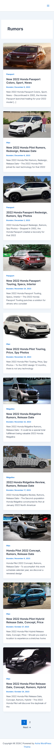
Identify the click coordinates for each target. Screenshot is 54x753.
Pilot (8, 143)
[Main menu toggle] (48, 6)
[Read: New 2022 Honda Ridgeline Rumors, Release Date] (27, 390)
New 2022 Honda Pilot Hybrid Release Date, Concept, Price (25, 620)
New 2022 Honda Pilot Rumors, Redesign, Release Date (26, 149)
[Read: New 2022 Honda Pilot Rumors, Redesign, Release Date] (27, 124)
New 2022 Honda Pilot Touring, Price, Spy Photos (26, 350)
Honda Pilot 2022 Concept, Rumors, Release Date (23, 552)
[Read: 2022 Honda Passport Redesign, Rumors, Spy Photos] (27, 189)
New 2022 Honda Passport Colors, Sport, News (23, 81)
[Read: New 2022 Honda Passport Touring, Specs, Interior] (27, 257)
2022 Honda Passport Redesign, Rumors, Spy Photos (26, 214)
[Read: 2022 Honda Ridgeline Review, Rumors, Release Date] (27, 459)
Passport (10, 74)
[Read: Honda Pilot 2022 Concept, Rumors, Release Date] (27, 527)
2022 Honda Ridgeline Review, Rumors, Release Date (25, 484)
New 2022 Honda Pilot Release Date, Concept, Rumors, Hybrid (26, 685)
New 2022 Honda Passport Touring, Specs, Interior (23, 282)
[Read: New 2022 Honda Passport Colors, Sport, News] (27, 56)
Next (27, 727)
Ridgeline (10, 409)
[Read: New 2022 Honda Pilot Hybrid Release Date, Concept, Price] (27, 595)
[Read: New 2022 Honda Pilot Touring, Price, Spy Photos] (27, 326)
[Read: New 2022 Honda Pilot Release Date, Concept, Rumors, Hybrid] (27, 660)
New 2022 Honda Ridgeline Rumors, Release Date (23, 415)
